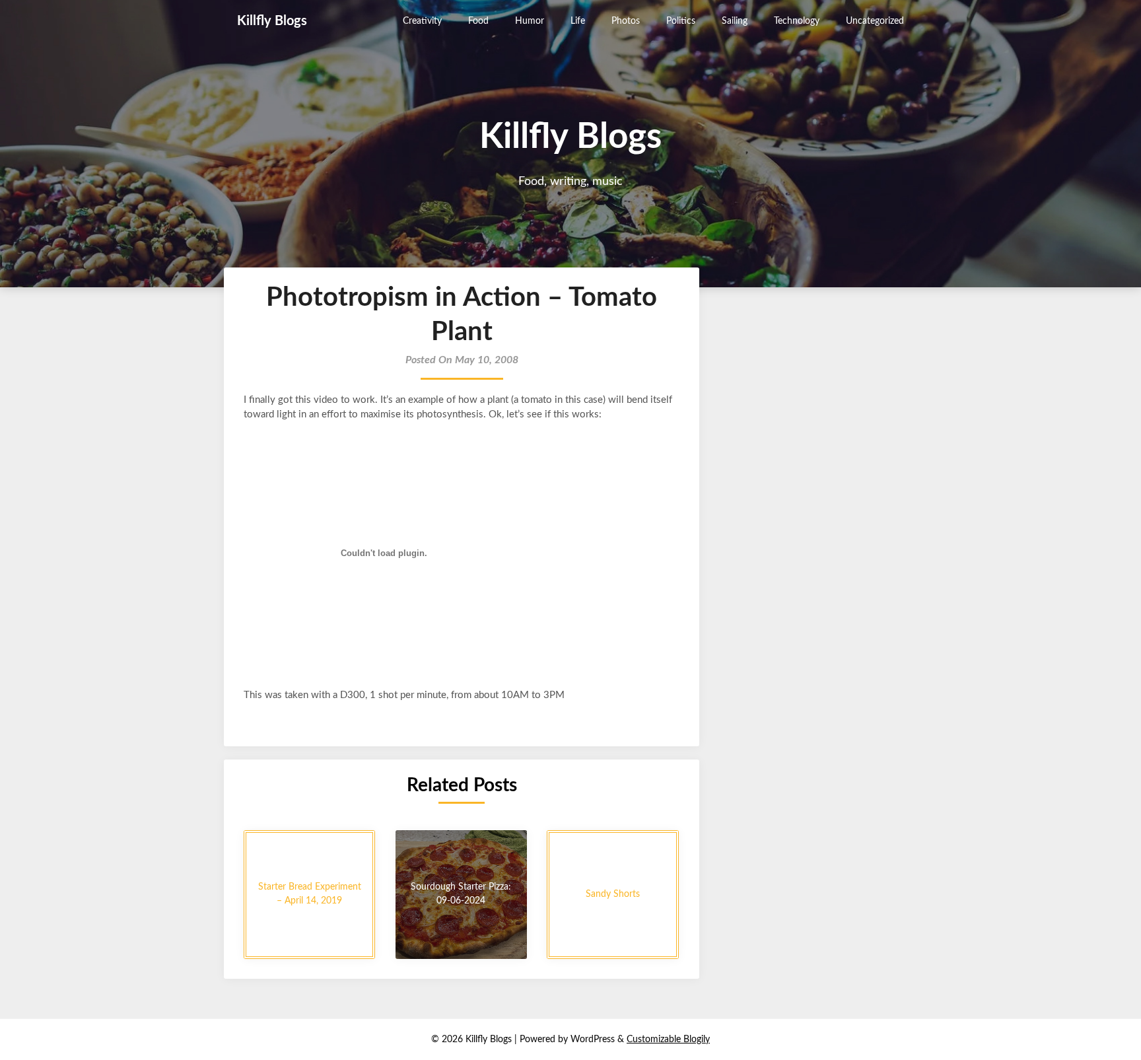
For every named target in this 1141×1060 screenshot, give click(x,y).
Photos (625, 21)
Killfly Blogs (272, 21)
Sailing (734, 21)
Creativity (422, 21)
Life (577, 21)
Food (478, 21)
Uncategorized (875, 21)
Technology (796, 21)
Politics (680, 21)
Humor (529, 21)
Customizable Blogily (668, 1039)
